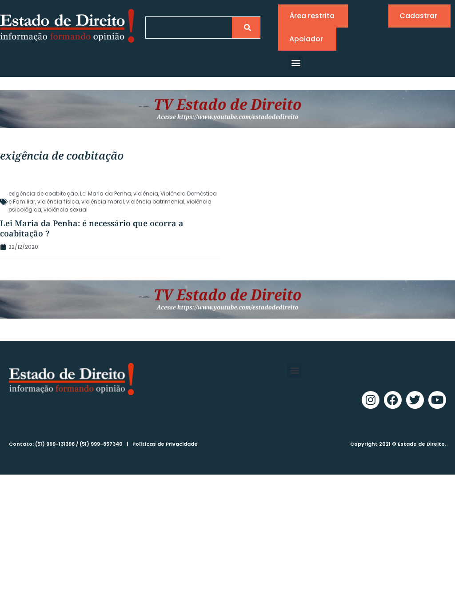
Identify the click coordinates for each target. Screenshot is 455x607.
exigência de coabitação (43, 193)
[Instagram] (370, 400)
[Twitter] (415, 400)
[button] (295, 62)
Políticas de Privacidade (165, 443)
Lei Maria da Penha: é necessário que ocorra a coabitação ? (92, 228)
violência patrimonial (155, 201)
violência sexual (66, 209)
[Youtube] (437, 400)
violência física (58, 201)
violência (145, 193)
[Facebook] (393, 400)
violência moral (102, 201)
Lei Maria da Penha (105, 193)
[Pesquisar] (246, 27)
